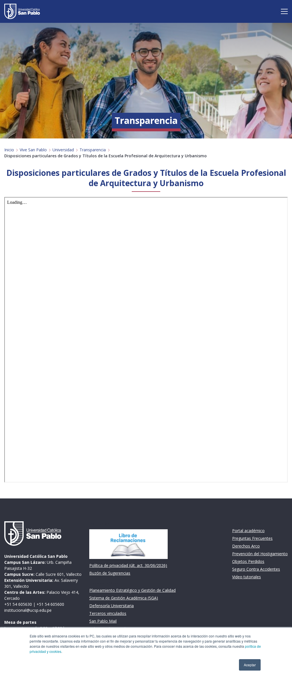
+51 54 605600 (50, 604)
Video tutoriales (246, 577)
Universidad (63, 149)
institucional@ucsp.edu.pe (28, 610)
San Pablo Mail (103, 621)
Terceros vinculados (107, 613)
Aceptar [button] (250, 664)
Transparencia (93, 149)
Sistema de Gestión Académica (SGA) (123, 598)
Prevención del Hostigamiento (260, 553)
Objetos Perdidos (248, 561)
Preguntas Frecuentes (252, 538)
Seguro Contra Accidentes (256, 569)
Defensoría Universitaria (111, 605)
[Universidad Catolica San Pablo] (22, 11)
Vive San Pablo (33, 149)
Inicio (9, 149)
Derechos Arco (246, 546)
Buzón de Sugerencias (109, 573)
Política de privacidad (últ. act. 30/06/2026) (128, 565)
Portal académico (248, 530)
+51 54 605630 (18, 604)
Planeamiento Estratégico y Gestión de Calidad (132, 590)
